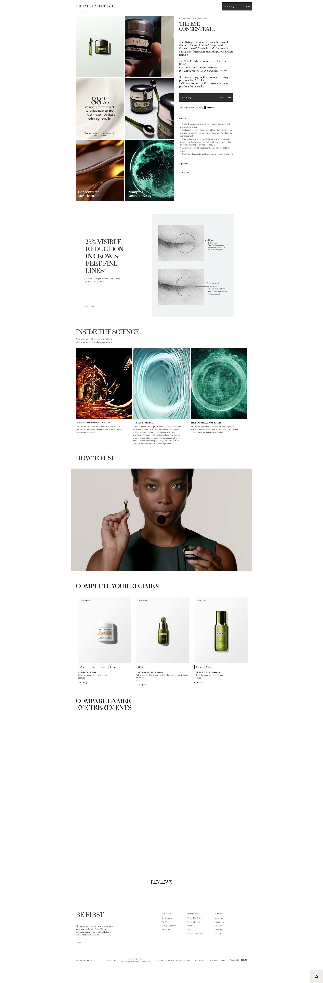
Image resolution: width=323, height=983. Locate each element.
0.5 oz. (82, 667)
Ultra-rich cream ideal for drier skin (92, 675)
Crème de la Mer (87, 672)
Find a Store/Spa (195, 933)
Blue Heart (166, 929)
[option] (100, 46)
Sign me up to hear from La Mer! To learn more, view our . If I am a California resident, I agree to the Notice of (94, 930)
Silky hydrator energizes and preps (208, 675)
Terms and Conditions (217, 960)
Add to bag (186, 97)
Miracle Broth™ (169, 925)
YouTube (218, 929)
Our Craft (166, 921)
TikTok (218, 933)
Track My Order (194, 918)
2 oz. (103, 667)
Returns (191, 925)
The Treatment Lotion (207, 672)
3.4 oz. (113, 667)
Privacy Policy (94, 929)
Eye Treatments (184, 18)
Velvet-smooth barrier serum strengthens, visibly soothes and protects (162, 676)
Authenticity (199, 960)
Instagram (219, 918)
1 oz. (92, 667)
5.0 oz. (209, 667)
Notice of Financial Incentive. (88, 934)
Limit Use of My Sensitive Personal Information (173, 960)
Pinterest (219, 925)
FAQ (189, 929)
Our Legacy (167, 918)
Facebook (219, 921)
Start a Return (193, 921)
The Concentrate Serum (150, 672)
